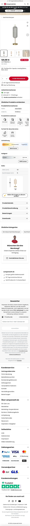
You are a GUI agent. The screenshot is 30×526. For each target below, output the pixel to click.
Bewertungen (7, 213)
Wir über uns (5, 404)
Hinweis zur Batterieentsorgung (19, 507)
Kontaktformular (23, 351)
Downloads (6, 218)
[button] (3, 53)
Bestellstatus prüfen (8, 377)
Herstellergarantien (7, 391)
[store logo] (11, 4)
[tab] (15, 381)
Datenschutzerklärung (14, 354)
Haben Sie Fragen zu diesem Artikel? (16, 195)
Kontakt (4, 389)
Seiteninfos (6, 429)
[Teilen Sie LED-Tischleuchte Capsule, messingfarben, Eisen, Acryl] (27, 25)
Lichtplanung (5, 415)
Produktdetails (7, 203)
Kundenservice (7, 367)
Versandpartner (8, 467)
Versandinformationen (8, 386)
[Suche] (25, 4)
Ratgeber (12, 424)
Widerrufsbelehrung (7, 442)
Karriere (4, 412)
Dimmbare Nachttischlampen (11, 232)
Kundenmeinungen (9, 478)
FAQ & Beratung (6, 374)
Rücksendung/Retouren (9, 380)
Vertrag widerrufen (8, 371)
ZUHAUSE (14, 10)
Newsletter (5, 406)
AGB (2, 433)
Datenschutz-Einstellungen (10, 504)
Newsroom (4, 421)
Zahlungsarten (6, 383)
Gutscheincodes (6, 418)
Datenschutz (5, 436)
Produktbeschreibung (10, 208)
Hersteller (19, 360)
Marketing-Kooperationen (10, 409)
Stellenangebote (13, 412)
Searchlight (18, 108)
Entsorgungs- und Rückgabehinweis (15, 509)
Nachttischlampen (8, 17)
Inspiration (4, 424)
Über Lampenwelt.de (10, 400)
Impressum (5, 439)
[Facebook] (10, 501)
